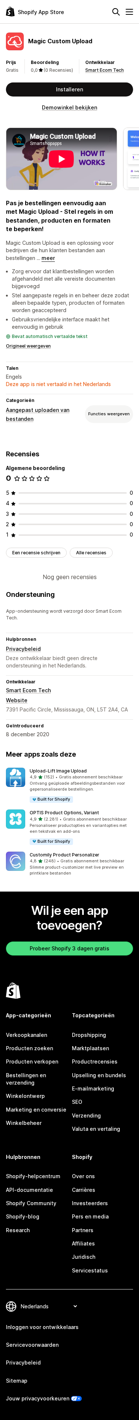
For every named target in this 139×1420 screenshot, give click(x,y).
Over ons (83, 1176)
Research (18, 1230)
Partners (82, 1230)
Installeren (69, 89)
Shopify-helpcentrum (33, 1176)
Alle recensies (91, 552)
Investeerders (90, 1203)
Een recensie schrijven (36, 552)
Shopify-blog (22, 1216)
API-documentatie (29, 1190)
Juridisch (83, 1257)
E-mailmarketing (93, 1088)
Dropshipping (89, 1035)
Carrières (83, 1190)
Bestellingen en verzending (26, 1079)
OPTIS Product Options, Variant (64, 812)
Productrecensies (95, 1061)
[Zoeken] (116, 12)
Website (16, 700)
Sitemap (16, 1380)
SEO (77, 1102)
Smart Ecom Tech (104, 70)
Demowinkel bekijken (69, 107)
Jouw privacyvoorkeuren (37, 1398)
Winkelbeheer (24, 1123)
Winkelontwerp (25, 1096)
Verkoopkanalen (26, 1035)
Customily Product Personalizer (64, 855)
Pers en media (90, 1216)
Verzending (86, 1115)
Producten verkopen (32, 1061)
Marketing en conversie (36, 1109)
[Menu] (129, 12)
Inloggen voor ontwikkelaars (42, 1327)
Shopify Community (31, 1203)
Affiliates (83, 1243)
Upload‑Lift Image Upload (58, 771)
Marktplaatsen (90, 1048)
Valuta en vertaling (96, 1129)
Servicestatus (90, 1270)
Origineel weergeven (28, 346)
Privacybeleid (23, 649)
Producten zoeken (29, 1048)
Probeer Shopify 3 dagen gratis (69, 948)
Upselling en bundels (99, 1075)
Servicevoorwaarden (32, 1345)
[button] (69, 786)
